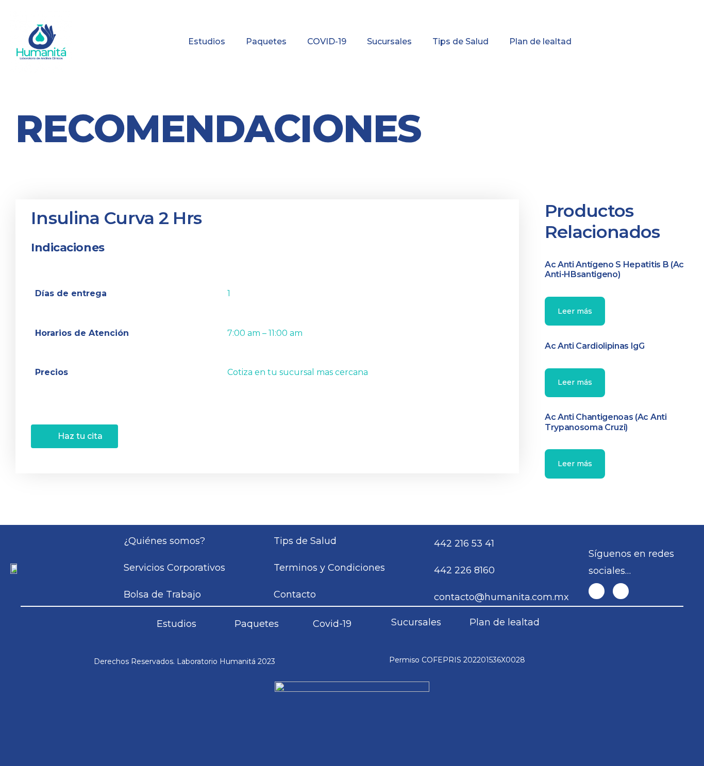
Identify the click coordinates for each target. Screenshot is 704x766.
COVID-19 (326, 41)
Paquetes (266, 41)
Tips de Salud (460, 41)
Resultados (401, 7)
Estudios (206, 41)
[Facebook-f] (597, 591)
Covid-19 (332, 623)
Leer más (575, 311)
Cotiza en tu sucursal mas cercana (297, 372)
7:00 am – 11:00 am (265, 333)
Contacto (646, 7)
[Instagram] (621, 591)
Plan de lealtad (540, 41)
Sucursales (389, 41)
